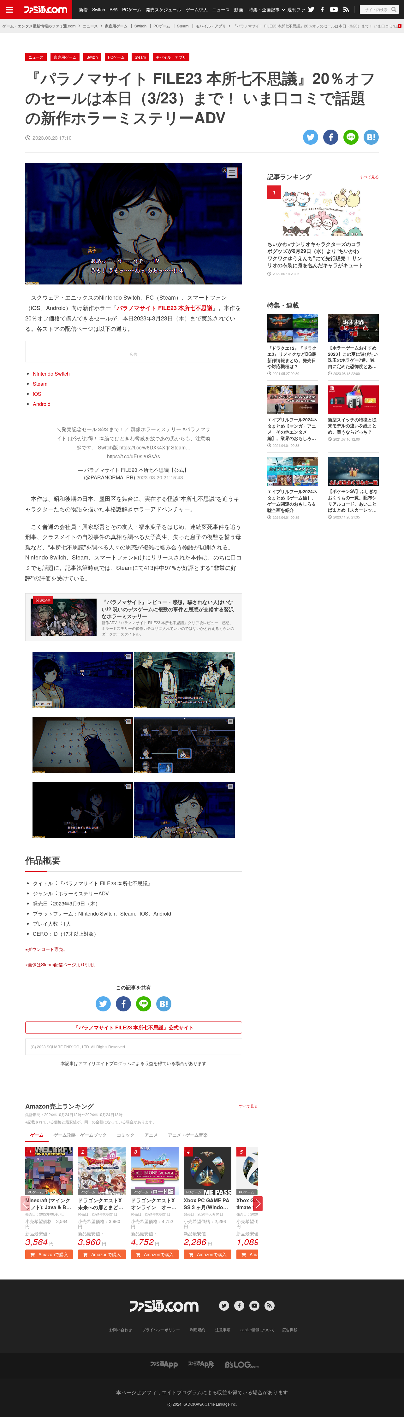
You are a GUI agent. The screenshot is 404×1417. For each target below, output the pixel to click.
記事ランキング (289, 176)
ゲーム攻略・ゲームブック (80, 1135)
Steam (183, 26)
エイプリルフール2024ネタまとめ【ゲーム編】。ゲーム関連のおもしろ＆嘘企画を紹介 (292, 501)
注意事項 (222, 1329)
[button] (258, 1203)
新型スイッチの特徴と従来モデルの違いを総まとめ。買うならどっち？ (352, 426)
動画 (238, 9)
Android (41, 403)
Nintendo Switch (51, 373)
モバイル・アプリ (211, 26)
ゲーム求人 (197, 9)
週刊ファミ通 (301, 9)
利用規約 (197, 1329)
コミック (125, 1135)
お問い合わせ (120, 1329)
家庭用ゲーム (116, 26)
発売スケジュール (163, 9)
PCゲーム (131, 9)
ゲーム (37, 1135)
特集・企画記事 (264, 9)
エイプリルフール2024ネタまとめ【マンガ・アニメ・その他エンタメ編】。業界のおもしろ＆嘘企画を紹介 (292, 429)
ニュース (221, 9)
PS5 (114, 9)
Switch (98, 9)
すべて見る (248, 1106)
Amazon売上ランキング (59, 1105)
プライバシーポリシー (161, 1329)
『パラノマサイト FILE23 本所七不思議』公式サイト (134, 1027)
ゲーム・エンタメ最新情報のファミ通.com (39, 26)
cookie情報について (258, 1329)
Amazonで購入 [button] (52, 1254)
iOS (37, 393)
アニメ (151, 1135)
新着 (83, 9)
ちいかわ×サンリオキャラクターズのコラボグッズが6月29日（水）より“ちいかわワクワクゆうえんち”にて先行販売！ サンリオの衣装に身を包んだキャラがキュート (315, 255)
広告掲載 (289, 1329)
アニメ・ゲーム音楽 (188, 1135)
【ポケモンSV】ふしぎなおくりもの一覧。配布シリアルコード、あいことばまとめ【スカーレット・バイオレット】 (353, 500)
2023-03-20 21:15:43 (159, 477)
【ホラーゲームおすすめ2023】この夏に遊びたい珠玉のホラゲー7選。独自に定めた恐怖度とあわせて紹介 (353, 357)
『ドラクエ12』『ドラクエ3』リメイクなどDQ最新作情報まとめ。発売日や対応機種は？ (292, 357)
